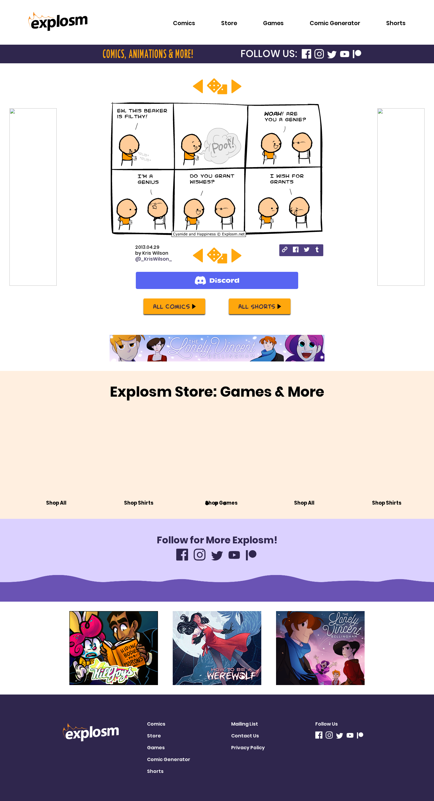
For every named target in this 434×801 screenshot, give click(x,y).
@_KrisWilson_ (153, 259)
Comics (184, 23)
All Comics (171, 306)
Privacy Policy (248, 747)
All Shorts (256, 306)
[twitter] (306, 250)
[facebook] (295, 250)
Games (273, 23)
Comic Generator (335, 23)
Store (229, 23)
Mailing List (244, 724)
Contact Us (245, 735)
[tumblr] (317, 250)
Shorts (396, 23)
